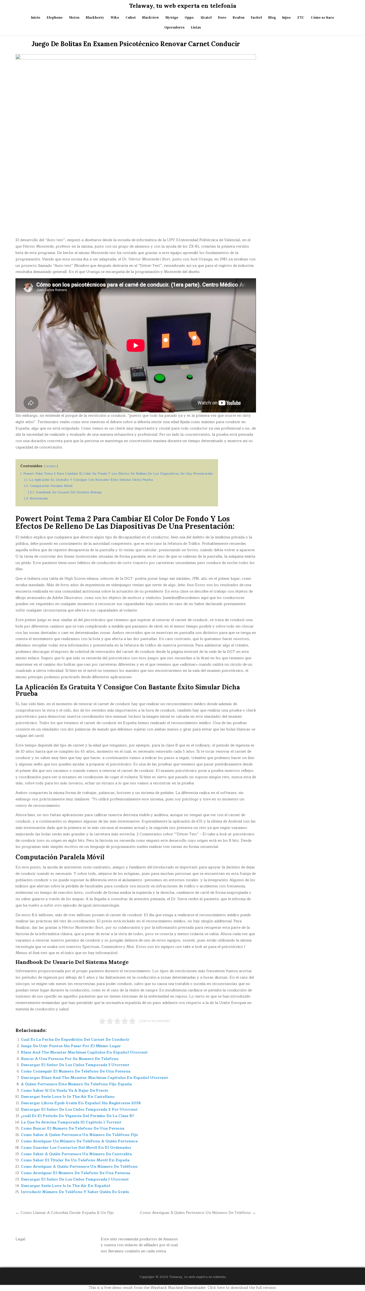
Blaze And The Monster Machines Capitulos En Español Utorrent (84, 1052)
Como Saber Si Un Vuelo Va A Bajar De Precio (64, 1090)
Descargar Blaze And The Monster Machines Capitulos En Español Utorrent (94, 1078)
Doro (222, 17)
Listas (196, 27)
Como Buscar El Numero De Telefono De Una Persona (72, 1128)
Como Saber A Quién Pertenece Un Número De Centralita (76, 1154)
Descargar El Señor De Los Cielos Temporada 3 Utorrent (75, 1065)
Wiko (115, 17)
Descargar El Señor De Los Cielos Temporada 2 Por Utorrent (79, 1109)
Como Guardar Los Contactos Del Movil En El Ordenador (76, 1148)
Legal (20, 1239)
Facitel (256, 17)
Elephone (55, 17)
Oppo (189, 17)
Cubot (131, 17)
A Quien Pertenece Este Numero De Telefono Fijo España (76, 1084)
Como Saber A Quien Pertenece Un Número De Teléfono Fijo (79, 1135)
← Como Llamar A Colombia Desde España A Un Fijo (64, 1212)
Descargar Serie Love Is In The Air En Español (65, 1186)
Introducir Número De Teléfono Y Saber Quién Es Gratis (75, 1192)
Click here (216, 1288)
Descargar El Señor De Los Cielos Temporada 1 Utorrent (75, 1179)
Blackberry (95, 17)
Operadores (174, 27)
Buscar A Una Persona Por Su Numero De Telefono (70, 1059)
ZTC (300, 17)
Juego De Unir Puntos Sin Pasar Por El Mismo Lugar (71, 1046)
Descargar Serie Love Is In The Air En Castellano (68, 1097)
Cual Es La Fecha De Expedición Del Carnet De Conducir (75, 1039)
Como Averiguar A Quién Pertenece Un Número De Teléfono (79, 1166)
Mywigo (171, 17)
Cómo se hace (322, 17)
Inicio (35, 17)
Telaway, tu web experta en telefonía (182, 5)
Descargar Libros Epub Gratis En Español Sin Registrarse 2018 (81, 1103)
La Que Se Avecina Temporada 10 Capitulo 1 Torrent (71, 1122)
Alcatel (206, 17)
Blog (272, 17)
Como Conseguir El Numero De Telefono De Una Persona (75, 1071)
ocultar (51, 466)
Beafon (238, 17)
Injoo (286, 17)
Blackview (150, 17)
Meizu (74, 17)
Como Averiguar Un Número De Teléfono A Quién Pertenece (79, 1141)
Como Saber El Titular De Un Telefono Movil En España (75, 1160)
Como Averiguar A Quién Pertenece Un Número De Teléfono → (198, 1212)
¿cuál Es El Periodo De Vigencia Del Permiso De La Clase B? (77, 1116)
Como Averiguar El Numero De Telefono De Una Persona (75, 1173)
